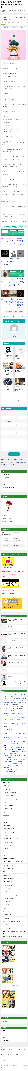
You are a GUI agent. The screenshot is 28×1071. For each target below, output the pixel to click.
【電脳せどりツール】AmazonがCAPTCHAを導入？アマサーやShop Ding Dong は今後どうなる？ (14, 743)
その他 (3, 24)
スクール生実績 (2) (8, 848)
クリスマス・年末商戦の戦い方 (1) (12, 792)
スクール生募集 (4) (8, 845)
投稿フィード (6, 1034)
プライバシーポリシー (9, 487)
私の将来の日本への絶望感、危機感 (19, 371)
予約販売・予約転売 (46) (9, 898)
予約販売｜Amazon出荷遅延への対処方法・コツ (12, 261)
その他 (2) (6, 785)
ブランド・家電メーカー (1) (10, 799)
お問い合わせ (6, 477)
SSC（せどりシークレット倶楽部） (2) (13, 861)
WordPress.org (6, 1040)
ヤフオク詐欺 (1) (8, 835)
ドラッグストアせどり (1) (10, 795)
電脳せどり (21, 311)
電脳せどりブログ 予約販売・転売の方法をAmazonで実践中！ (12, 4)
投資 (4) (4, 871)
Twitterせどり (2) (8, 881)
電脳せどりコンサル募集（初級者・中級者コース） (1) (14, 932)
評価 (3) (6, 812)
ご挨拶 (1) (5, 822)
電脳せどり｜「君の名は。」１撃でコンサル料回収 (20, 261)
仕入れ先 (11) (7, 901)
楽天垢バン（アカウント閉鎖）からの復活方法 (14, 733)
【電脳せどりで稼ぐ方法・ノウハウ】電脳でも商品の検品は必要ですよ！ (19, 388)
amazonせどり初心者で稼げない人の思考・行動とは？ (17, 675)
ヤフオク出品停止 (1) (9, 832)
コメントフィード (7, 1037)
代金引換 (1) (7, 802)
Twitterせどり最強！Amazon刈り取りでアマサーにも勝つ (8, 388)
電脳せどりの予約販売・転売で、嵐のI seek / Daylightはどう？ (20, 281)
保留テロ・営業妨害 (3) (9, 805)
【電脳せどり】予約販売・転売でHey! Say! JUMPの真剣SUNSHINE (12, 282)
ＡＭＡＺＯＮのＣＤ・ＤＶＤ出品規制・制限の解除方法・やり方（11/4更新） (16, 682)
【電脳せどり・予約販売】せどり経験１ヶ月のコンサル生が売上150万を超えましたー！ (4, 263)
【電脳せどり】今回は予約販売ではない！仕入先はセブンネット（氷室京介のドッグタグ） (4, 283)
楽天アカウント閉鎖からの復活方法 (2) (13, 921)
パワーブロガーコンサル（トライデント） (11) (13, 838)
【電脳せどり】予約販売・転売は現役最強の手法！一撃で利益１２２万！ (12, 302)
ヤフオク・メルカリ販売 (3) (10, 895)
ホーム (4, 490)
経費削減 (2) (7, 928)
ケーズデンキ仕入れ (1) (9, 865)
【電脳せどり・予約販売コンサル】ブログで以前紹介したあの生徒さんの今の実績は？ (20, 303)
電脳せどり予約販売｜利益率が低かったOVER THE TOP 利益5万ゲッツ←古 (12, 241)
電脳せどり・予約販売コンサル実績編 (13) (12, 936)
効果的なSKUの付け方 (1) (10, 808)
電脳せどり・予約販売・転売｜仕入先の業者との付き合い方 (4, 301)
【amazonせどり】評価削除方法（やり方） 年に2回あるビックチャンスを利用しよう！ (17, 661)
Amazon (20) (6, 782)
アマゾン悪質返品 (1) (9, 828)
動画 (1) (4, 852)
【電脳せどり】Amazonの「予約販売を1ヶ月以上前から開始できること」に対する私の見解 (17, 655)
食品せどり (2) (7, 815)
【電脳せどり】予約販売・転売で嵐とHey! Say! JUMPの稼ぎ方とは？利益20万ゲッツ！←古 (20, 242)
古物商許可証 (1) (8, 904)
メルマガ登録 (6, 474)
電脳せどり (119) (6, 875)
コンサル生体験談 (7, 480)
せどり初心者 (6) (8, 885)
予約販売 (15, 311)
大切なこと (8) (7, 911)
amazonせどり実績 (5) (9, 878)
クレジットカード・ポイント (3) (11, 888)
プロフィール (6, 484)
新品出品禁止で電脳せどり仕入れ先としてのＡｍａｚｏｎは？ (16, 620)
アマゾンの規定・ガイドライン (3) (12, 789)
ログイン (5, 1030)
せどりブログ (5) (8, 842)
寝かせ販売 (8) (7, 914)
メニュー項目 (4, 1060)
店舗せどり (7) (6, 855)
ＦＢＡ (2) (6, 818)
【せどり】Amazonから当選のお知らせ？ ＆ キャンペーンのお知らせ (8, 357)
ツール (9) (6, 891)
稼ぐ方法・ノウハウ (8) (9, 924)
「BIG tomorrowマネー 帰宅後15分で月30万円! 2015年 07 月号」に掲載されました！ (8, 373)
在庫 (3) (6, 908)
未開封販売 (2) (7, 918)
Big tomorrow (9, 311)
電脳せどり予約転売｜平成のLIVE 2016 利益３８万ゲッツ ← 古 (4, 240)
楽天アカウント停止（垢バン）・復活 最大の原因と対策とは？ (16, 634)
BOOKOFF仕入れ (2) (9, 858)
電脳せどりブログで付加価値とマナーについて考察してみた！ (19, 357)
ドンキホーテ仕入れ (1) (9, 868)
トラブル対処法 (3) (7, 825)
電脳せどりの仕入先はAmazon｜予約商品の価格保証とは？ (17, 648)
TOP (14, 1049)
